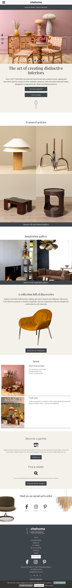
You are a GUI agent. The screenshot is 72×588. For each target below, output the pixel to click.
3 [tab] (35, 60)
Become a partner (36, 89)
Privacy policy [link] (49, 585)
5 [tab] (40, 60)
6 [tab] (43, 60)
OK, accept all (60, 583)
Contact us (36, 457)
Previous (4, 37)
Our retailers (36, 545)
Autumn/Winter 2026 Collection (36, 7)
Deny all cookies (26, 585)
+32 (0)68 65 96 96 (36, 569)
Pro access (36, 557)
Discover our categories (36, 350)
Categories (36, 543)
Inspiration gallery (36, 540)
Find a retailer (36, 95)
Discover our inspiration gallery (36, 282)
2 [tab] (32, 60)
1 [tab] (29, 60)
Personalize (39, 585)
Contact (36, 553)
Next (68, 37)
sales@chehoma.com (36, 572)
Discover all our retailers (36, 483)
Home (36, 537)
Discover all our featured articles (36, 224)
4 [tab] (37, 60)
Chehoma (36, 550)
